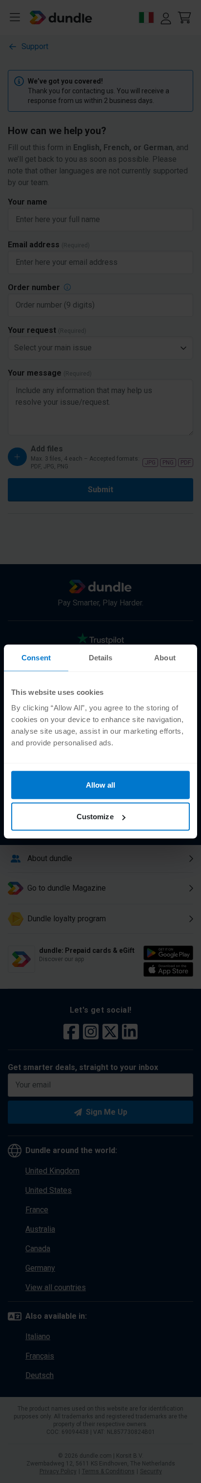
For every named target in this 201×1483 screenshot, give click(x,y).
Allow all (101, 784)
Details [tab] (101, 658)
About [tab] (165, 658)
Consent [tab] (36, 658)
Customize (95, 816)
